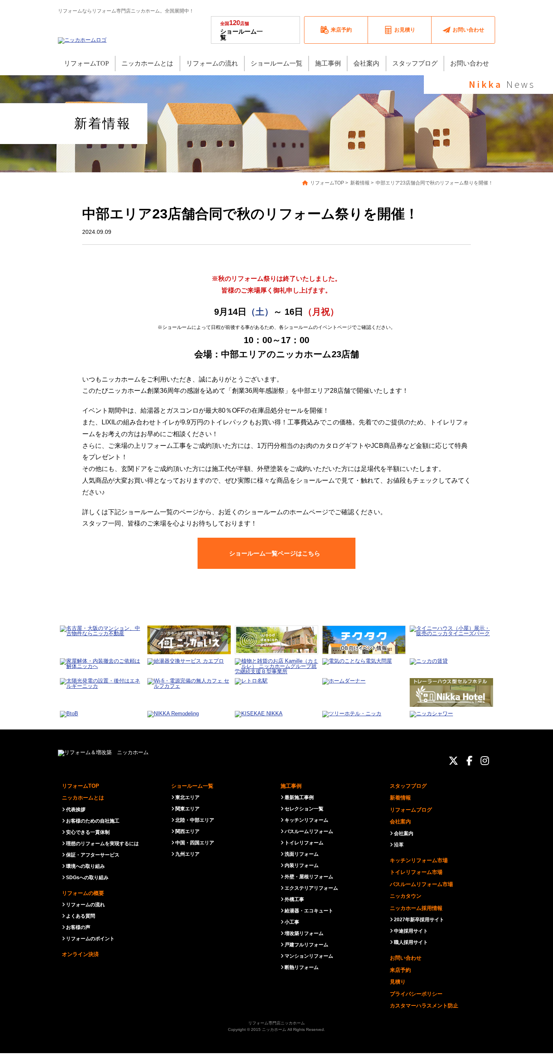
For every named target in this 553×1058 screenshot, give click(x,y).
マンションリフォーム (309, 956)
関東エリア (187, 809)
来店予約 (400, 970)
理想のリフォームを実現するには (102, 843)
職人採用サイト (411, 942)
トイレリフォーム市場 (416, 872)
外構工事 (294, 899)
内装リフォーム (302, 865)
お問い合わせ (405, 958)
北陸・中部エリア (194, 820)
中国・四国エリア (194, 843)
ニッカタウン (405, 896)
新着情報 (400, 798)
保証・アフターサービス (92, 855)
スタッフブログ (408, 786)
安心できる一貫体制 (88, 832)
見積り (398, 982)
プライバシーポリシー (416, 994)
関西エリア (187, 831)
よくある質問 (80, 916)
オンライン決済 (80, 954)
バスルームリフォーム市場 (421, 884)
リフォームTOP (80, 786)
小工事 (292, 922)
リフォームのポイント (90, 938)
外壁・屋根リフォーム (309, 877)
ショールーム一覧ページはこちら (274, 553)
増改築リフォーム (304, 933)
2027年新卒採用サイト (419, 919)
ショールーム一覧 (241, 30)
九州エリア (187, 854)
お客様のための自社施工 (92, 821)
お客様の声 (78, 927)
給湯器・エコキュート (309, 911)
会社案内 (400, 821)
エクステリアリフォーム (311, 888)
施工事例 (291, 786)
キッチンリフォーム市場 (419, 860)
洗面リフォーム (302, 854)
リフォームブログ (411, 810)
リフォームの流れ (85, 904)
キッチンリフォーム (306, 820)
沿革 (399, 845)
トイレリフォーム (304, 843)
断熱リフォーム (302, 967)
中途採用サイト (411, 931)
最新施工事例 (299, 797)
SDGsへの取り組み (87, 877)
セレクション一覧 (304, 809)
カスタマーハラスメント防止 (424, 1006)
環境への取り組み (85, 866)
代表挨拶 (75, 809)
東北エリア (187, 797)
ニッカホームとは (83, 798)
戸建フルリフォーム (306, 945)
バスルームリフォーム (309, 831)
